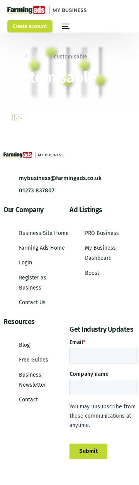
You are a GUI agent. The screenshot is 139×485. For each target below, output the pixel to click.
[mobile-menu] (65, 26)
